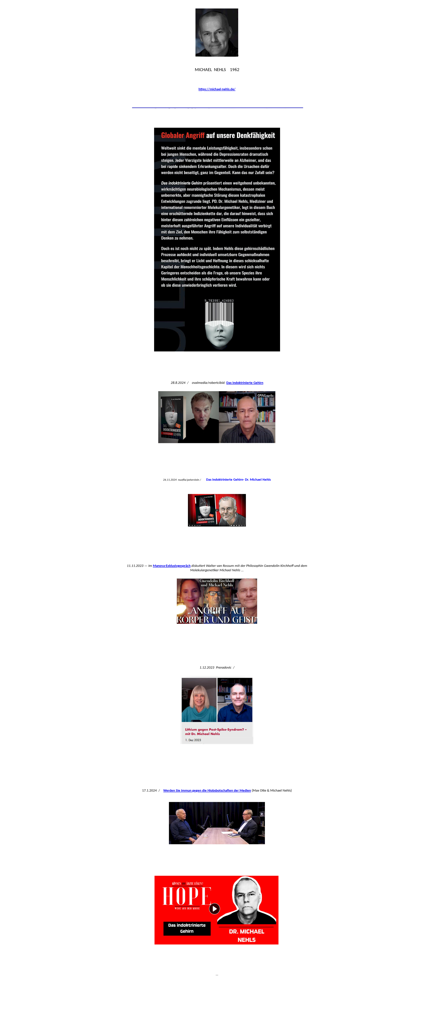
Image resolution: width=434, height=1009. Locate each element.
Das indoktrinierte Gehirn (244, 383)
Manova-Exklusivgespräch (172, 566)
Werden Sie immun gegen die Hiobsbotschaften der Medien (207, 790)
